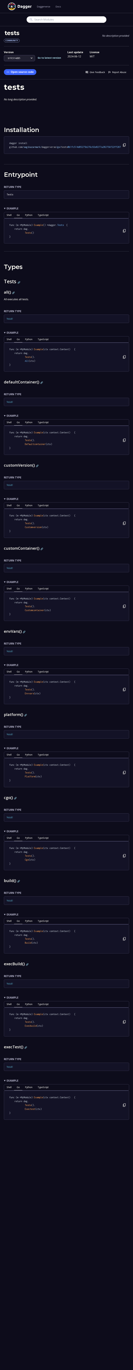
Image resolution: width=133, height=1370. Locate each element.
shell (9, 215)
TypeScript (43, 215)
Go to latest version (49, 57)
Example (12, 208)
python (28, 215)
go (18, 215)
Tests (10, 194)
